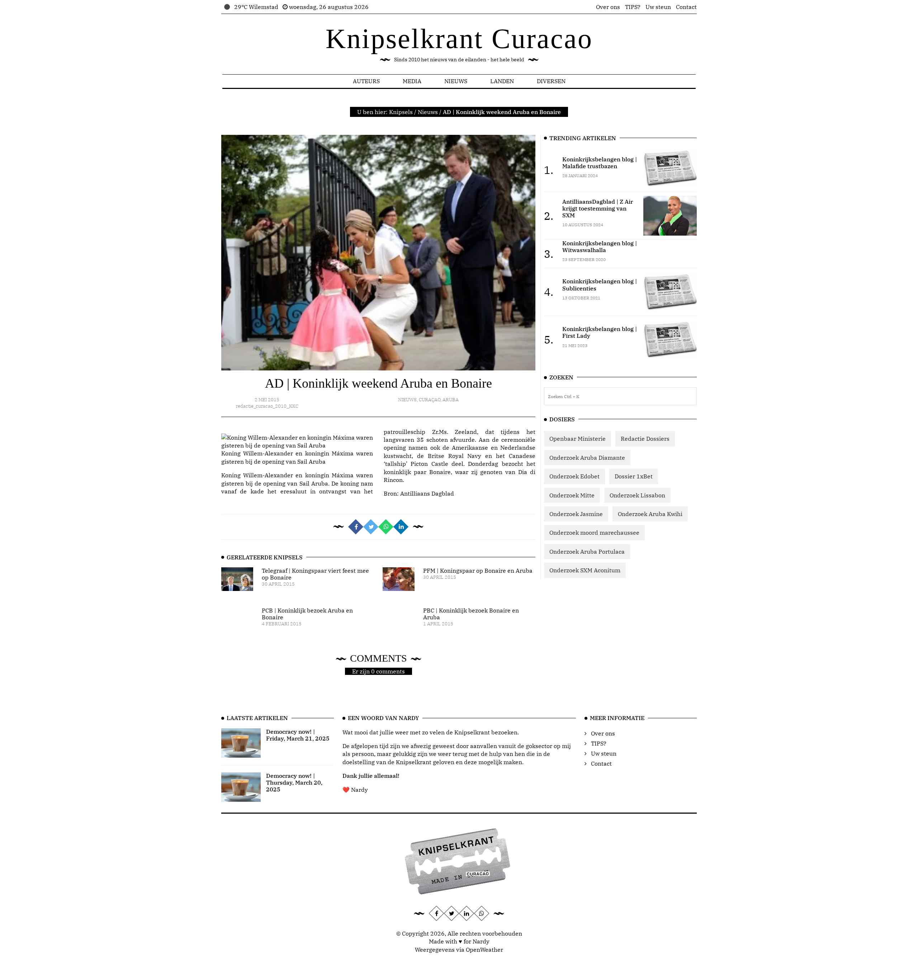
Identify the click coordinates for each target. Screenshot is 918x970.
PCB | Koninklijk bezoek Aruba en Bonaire (307, 614)
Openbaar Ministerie (577, 438)
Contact (686, 6)
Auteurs (366, 81)
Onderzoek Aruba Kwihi (650, 513)
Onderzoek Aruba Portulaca (587, 551)
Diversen (551, 81)
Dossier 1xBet (634, 476)
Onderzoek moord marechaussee (594, 532)
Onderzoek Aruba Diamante (587, 457)
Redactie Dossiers (645, 438)
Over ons (608, 6)
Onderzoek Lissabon (637, 495)
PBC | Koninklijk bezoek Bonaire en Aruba (471, 614)
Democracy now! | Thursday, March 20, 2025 (294, 782)
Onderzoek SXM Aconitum (584, 570)
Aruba (451, 400)
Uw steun (658, 6)
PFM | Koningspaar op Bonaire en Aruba (478, 570)
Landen (502, 81)
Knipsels (401, 111)
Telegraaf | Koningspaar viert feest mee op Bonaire (315, 574)
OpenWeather (484, 949)
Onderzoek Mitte (572, 495)
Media (412, 81)
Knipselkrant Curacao (459, 38)
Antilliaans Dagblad (427, 493)
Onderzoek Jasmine (576, 513)
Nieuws (455, 81)
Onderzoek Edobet (574, 476)
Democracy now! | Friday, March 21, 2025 (298, 735)
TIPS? (632, 6)
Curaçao (429, 400)
